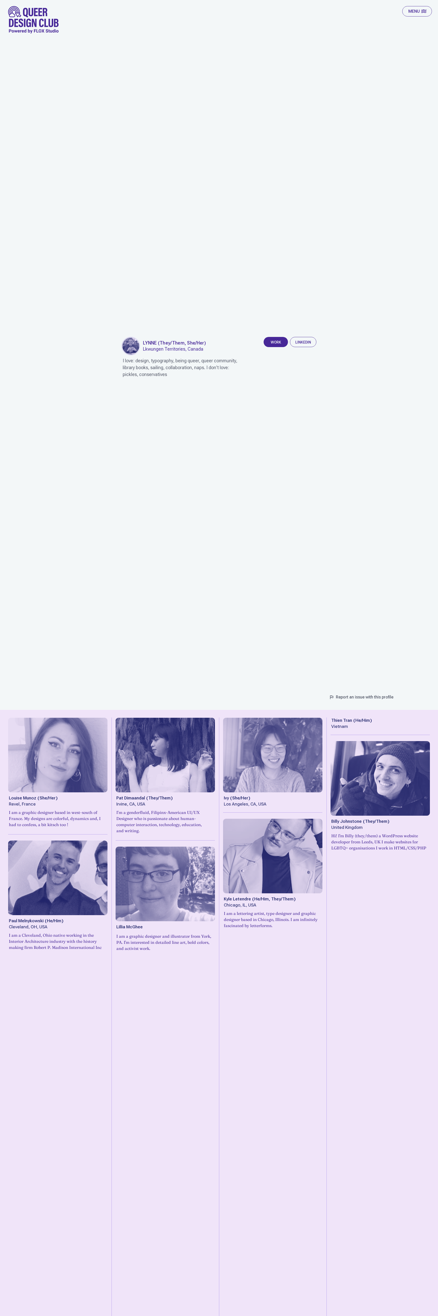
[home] (33, 19)
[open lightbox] (130, 346)
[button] (417, 11)
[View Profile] (57, 755)
